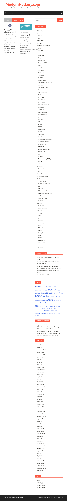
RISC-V (40, 132)
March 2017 (40, 441)
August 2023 (40, 359)
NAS (39, 117)
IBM (54, 300)
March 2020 (40, 401)
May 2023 (39, 364)
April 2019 (39, 424)
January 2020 (40, 406)
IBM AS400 (58, 300)
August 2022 (40, 374)
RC (37, 245)
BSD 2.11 (40, 228)
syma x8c (44, 313)
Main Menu (10, 13)
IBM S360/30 (41, 100)
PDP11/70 (53, 308)
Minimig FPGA (54, 303)
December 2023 (41, 355)
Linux (39, 235)
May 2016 (39, 456)
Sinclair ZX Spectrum (44, 149)
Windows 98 (41, 243)
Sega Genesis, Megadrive (45, 139)
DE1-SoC (40, 188)
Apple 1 (40, 65)
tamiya (48, 313)
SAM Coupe (41, 134)
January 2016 (40, 463)
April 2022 (39, 379)
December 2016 (41, 443)
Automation (40, 40)
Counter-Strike (42, 198)
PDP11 (48, 308)
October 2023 (40, 357)
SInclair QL (41, 146)
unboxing (37, 315)
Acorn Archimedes (43, 53)
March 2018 (40, 436)
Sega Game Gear (42, 137)
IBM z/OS (40, 233)
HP (39, 218)
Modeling (39, 203)
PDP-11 (40, 127)
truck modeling (56, 313)
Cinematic (39, 43)
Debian (40, 230)
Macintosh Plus (42, 112)
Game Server (40, 196)
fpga (50, 299)
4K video (43, 287)
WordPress (50, 497)
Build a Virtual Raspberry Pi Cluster (48, 335)
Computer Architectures (43, 45)
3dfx (39, 48)
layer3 (48, 303)
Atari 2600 (41, 72)
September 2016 (41, 448)
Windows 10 (41, 240)
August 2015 (40, 470)
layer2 (43, 303)
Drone (38, 171)
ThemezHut (60, 499)
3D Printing (40, 31)
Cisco (39, 215)
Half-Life (40, 201)
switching (38, 313)
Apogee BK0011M (43, 63)
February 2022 (40, 384)
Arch (39, 225)
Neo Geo (40, 119)
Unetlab (40, 220)
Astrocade (41, 70)
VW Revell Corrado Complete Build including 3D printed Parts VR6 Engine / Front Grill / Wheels (49, 270)
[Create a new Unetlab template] (26, 27)
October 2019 (40, 414)
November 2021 (41, 387)
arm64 (40, 68)
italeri (39, 303)
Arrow (44, 290)
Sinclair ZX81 (41, 151)
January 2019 (40, 431)
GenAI (40, 35)
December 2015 (41, 465)
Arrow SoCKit (42, 181)
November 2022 (41, 369)
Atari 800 (40, 77)
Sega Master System (44, 141)
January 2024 (40, 352)
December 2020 (41, 394)
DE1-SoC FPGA (57, 293)
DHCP (51, 296)
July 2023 (39, 362)
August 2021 (40, 389)
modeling (37, 308)
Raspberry (58, 308)
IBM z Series (41, 102)
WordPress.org (41, 487)
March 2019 (40, 426)
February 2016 (40, 461)
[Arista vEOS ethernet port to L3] (10, 25)
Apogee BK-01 (42, 60)
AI (37, 33)
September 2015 (41, 468)
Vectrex (40, 161)
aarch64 (40, 50)
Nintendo (45, 308)
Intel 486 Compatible (44, 105)
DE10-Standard (42, 191)
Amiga (40, 58)
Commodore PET (43, 87)
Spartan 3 (59, 310)
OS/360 (40, 238)
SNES (39, 154)
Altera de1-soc (54, 287)
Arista (40, 213)
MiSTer (38, 306)
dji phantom (55, 296)
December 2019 (41, 409)
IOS (36, 303)
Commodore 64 (42, 85)
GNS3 (39, 95)
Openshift (41, 169)
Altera (47, 287)
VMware (40, 164)
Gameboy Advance (43, 92)
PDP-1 (40, 124)
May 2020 (39, 399)
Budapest (38, 293)
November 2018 (41, 433)
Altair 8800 (41, 55)
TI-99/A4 (40, 156)
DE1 (39, 186)
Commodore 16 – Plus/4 (45, 82)
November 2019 (41, 411)
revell (43, 311)
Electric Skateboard (42, 176)
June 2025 (39, 345)
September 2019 (41, 416)
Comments (41, 485)
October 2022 (40, 372)
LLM (39, 38)
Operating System (42, 223)
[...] (13, 52)
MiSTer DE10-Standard (48, 306)
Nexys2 (41, 308)
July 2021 (39, 391)
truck (51, 313)
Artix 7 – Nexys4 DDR (44, 183)
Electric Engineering (42, 174)
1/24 (36, 287)
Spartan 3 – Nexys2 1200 (45, 193)
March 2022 (40, 382)
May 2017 (39, 438)
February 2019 (40, 428)
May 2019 (39, 421)
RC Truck (40, 247)
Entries (40, 482)
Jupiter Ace (41, 109)
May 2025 (39, 347)
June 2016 (39, 453)
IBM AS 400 (41, 97)
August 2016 (40, 451)
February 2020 (40, 404)
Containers (40, 166)
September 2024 (41, 350)
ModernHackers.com (23, 4)
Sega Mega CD (42, 144)
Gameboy (41, 90)
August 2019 (40, 419)
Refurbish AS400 (38, 310)
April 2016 (39, 458)
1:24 (39, 287)
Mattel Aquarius (42, 114)
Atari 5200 (41, 75)
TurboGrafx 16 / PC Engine (45, 159)
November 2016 (41, 446)
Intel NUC (41, 107)
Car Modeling (42, 206)
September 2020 (41, 396)
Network (39, 210)
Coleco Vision (42, 80)
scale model (53, 311)
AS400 (59, 290)
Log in (38, 480)
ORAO (40, 122)
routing (47, 311)
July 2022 (39, 377)
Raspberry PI (41, 129)
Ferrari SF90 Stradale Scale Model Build (47, 266)
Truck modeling (42, 208)
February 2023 (40, 367)
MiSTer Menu (57, 306)
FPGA (38, 178)
